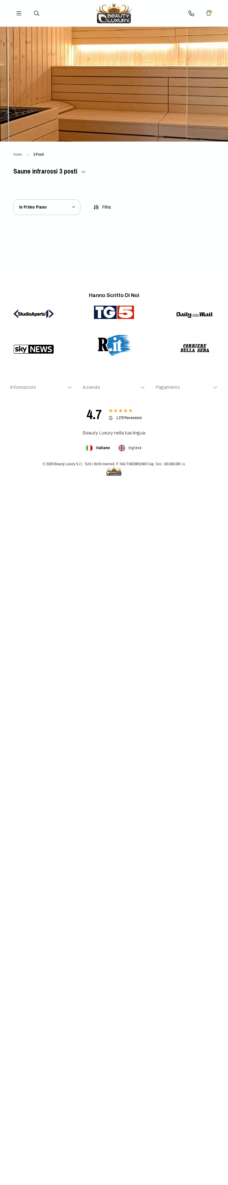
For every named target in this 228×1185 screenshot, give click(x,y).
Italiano (103, 447)
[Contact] (191, 13)
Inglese (135, 447)
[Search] (36, 13)
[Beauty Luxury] (114, 13)
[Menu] (18, 13)
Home (17, 154)
